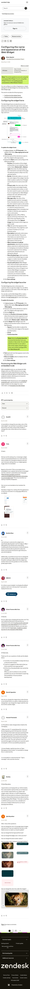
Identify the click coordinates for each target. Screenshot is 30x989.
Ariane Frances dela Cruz (13, 609)
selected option (11, 209)
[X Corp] (8, 41)
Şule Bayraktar (10, 816)
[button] (13, 939)
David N (8, 417)
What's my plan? (25, 65)
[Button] (2, 393)
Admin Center (9, 150)
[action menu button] (27, 416)
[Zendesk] (15, 965)
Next (20, 931)
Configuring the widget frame (12, 95)
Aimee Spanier (10, 57)
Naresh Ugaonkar (11, 692)
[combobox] (15, 404)
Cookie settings (6, 977)
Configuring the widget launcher (13, 97)
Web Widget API (12, 297)
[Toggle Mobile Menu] (27, 2)
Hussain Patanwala (11, 717)
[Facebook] (5, 41)
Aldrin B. (8, 578)
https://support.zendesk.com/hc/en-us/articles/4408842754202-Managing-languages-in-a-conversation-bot (14, 476)
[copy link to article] (2, 41)
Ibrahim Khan (9, 533)
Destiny (8, 777)
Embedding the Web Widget (17, 385)
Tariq (7, 444)
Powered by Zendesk (17, 984)
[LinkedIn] (11, 41)
